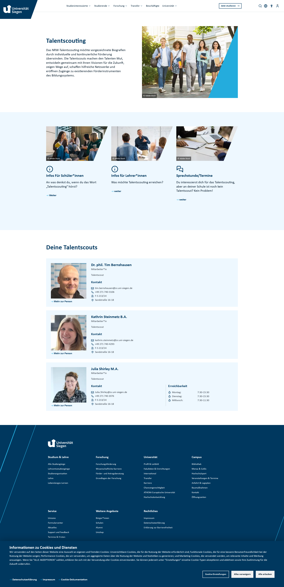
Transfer (135, 6)
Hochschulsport (199, 473)
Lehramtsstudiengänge (59, 469)
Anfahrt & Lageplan (201, 483)
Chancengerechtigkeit (154, 488)
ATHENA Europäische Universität (159, 492)
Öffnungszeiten (199, 497)
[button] (271, 6)
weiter (117, 191)
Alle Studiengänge (56, 464)
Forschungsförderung (106, 464)
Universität (168, 6)
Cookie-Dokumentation (74, 579)
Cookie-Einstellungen (215, 574)
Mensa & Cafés (199, 469)
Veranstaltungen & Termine (205, 478)
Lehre (50, 478)
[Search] (260, 6)
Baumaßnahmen (200, 488)
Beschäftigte (152, 6)
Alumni (99, 527)
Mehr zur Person (63, 301)
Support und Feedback (58, 532)
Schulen (99, 523)
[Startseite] (60, 443)
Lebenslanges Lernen (58, 483)
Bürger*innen (102, 518)
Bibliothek (196, 464)
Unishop (100, 532)
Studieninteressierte (77, 6)
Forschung (118, 6)
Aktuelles (52, 527)
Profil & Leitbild (151, 464)
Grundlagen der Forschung (108, 478)
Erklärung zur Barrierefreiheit (158, 527)
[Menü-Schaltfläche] (277, 6)
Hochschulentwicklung (154, 497)
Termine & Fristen (56, 537)
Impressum (49, 579)
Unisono (52, 518)
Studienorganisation (57, 473)
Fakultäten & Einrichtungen (157, 469)
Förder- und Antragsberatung (110, 473)
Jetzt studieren (228, 6)
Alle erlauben (265, 574)
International (150, 473)
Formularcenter (55, 523)
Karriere (148, 483)
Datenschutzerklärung (24, 579)
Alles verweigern (242, 574)
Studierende (100, 6)
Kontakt (195, 492)
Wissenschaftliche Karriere (109, 469)
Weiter (52, 195)
